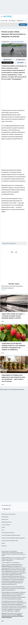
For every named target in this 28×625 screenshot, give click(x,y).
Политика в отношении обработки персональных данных (13, 537)
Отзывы (3, 527)
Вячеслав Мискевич (17, 42)
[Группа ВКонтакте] (7, 60)
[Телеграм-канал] (20, 62)
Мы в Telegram (12, 20)
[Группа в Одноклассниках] (5, 509)
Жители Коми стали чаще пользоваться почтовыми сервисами (12, 287)
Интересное (4, 545)
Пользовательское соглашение (8, 532)
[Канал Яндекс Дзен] (7, 62)
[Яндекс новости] (20, 60)
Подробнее (17, 611)
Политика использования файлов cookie (10, 540)
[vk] (12, 252)
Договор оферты (5, 516)
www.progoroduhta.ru (13, 551)
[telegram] (16, 252)
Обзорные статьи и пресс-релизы (8, 514)
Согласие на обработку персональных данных (11, 535)
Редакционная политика (6, 522)
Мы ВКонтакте (20, 20)
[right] (26, 21)
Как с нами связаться (6, 524)
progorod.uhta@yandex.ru (7, 562)
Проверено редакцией (9, 243)
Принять (23, 24)
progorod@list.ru (9, 560)
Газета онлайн (4, 20)
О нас (3, 530)
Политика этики (5, 519)
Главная (3, 543)
